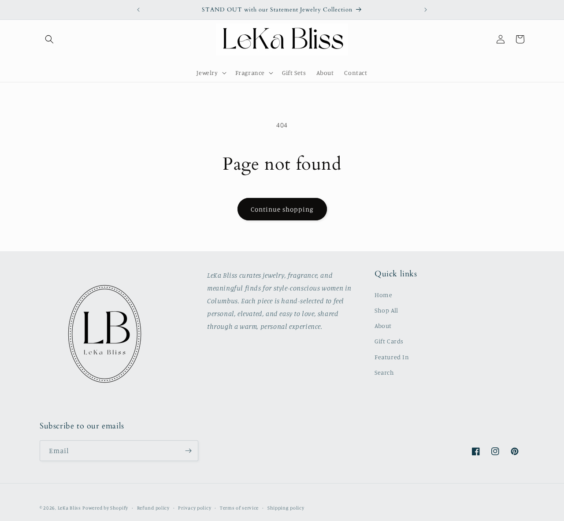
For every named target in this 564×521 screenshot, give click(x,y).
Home (383, 294)
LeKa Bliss (69, 508)
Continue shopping (282, 209)
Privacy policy (194, 508)
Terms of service (239, 508)
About (383, 325)
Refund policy (153, 508)
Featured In (392, 357)
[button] (49, 39)
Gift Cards (389, 341)
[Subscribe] (188, 450)
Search (384, 372)
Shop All (386, 310)
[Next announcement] (425, 9)
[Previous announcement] (138, 9)
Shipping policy (285, 508)
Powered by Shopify (105, 508)
